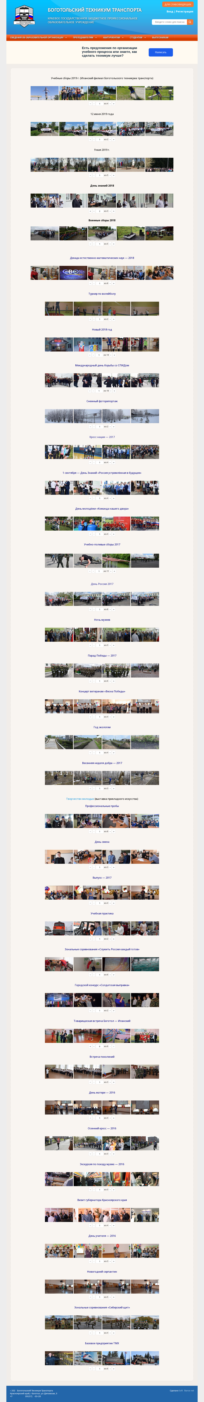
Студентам (136, 37)
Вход (170, 11)
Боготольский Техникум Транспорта (95, 10)
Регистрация (184, 11)
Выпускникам (160, 37)
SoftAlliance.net (186, 1391)
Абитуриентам (111, 37)
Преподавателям (83, 37)
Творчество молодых (80, 799)
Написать (160, 52)
